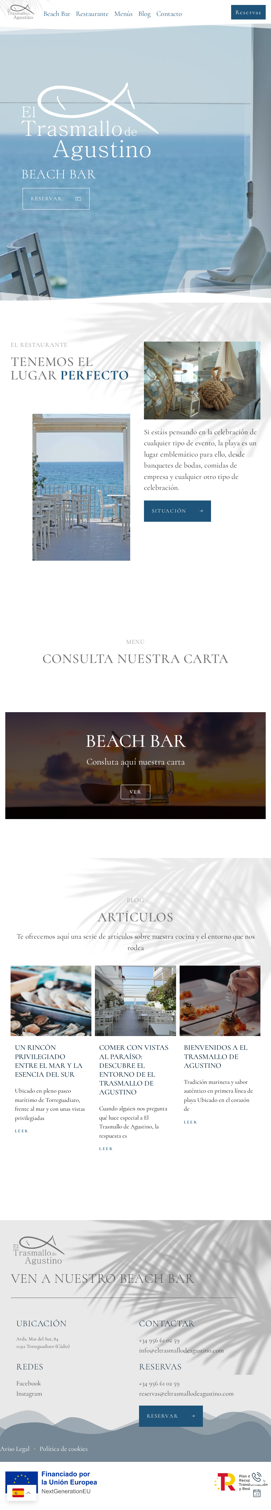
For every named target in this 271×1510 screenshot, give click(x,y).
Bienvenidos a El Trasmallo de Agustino (215, 1056)
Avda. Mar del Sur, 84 (37, 1339)
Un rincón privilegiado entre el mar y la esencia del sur (49, 1061)
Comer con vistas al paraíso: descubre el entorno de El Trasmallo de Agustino (133, 1070)
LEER (22, 1130)
